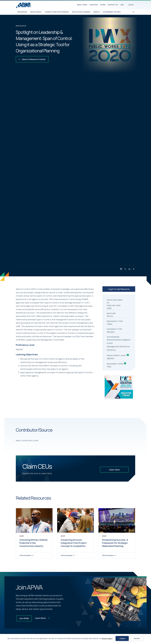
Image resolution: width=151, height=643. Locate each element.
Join (122, 5)
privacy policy (107, 638)
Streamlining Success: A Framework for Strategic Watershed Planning (115, 542)
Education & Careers (81, 12)
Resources (22, 12)
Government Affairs (111, 12)
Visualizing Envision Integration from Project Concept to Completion (74, 542)
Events (96, 12)
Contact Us (113, 5)
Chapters (93, 5)
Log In (131, 5)
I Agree (122, 638)
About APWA (82, 5)
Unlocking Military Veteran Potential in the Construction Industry (33, 542)
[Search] (133, 12)
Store (102, 5)
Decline (137, 638)
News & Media (35, 12)
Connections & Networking (57, 12)
